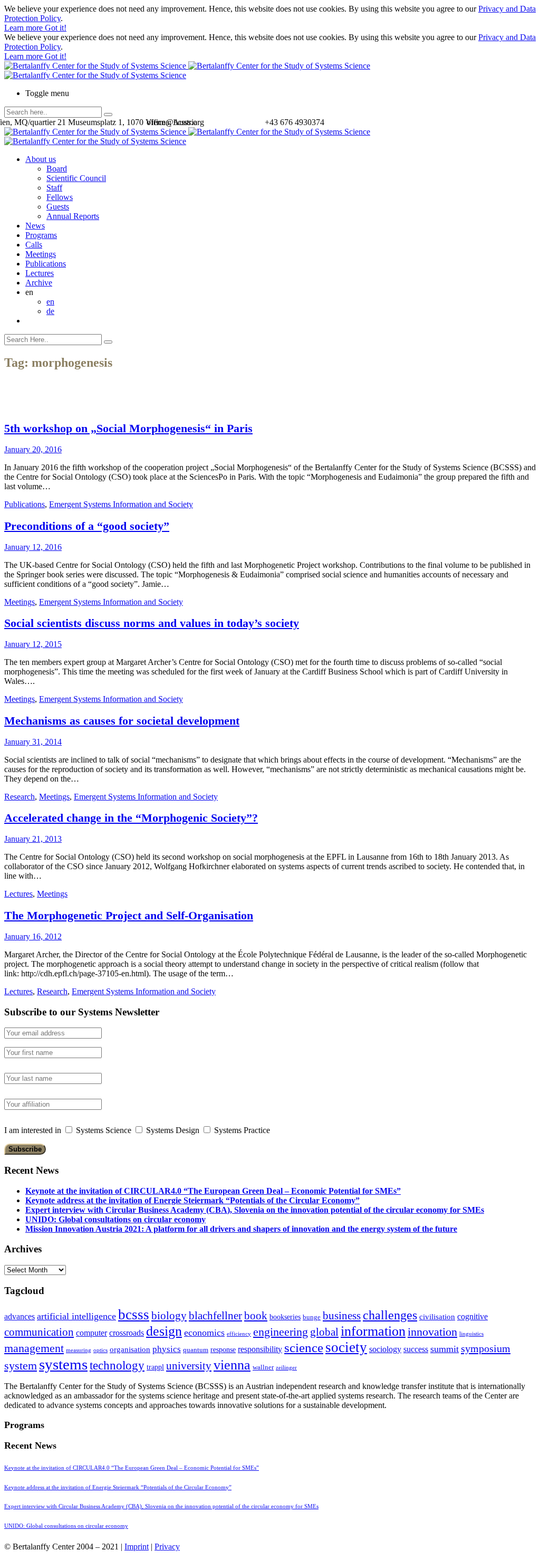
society (346, 1347)
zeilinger (286, 1368)
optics (100, 1350)
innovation (432, 1331)
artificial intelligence (76, 1316)
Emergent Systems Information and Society (121, 504)
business (342, 1315)
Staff (54, 187)
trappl (155, 1367)
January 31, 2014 (33, 741)
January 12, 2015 (33, 644)
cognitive (472, 1316)
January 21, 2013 (33, 838)
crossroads (126, 1332)
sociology (385, 1349)
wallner (263, 1367)
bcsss (133, 1315)
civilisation (437, 1316)
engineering (280, 1332)
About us (40, 159)
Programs (41, 235)
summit (444, 1349)
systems (63, 1364)
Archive (38, 282)
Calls (33, 244)
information (373, 1331)
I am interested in (32, 1130)
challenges (390, 1315)
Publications (45, 263)
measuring (78, 1350)
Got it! (55, 27)
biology (169, 1315)
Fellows (59, 197)
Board (56, 168)
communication (39, 1332)
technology (117, 1365)
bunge (312, 1317)
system (20, 1365)
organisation (130, 1349)
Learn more (24, 27)
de (50, 311)
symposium (485, 1348)
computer (91, 1332)
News (35, 225)
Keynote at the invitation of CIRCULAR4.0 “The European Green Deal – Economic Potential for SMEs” (213, 1190)
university (188, 1365)
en (50, 301)
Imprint (136, 1546)
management (34, 1348)
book (255, 1315)
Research (19, 796)
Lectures (39, 273)
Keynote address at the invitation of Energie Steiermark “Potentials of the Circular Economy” (192, 1200)
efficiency (239, 1334)
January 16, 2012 (33, 936)
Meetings (40, 254)
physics (166, 1349)
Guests (57, 206)
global (324, 1332)
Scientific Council (76, 178)
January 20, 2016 (33, 449)
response (223, 1350)
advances (19, 1316)
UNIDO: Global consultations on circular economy (115, 1219)
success (415, 1349)
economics (204, 1332)
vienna (232, 1365)
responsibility (260, 1349)
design (164, 1331)
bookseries (285, 1317)
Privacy (167, 1546)
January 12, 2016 (33, 547)
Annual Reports (72, 216)
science (303, 1347)
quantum (195, 1350)
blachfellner (215, 1315)
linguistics (471, 1334)
